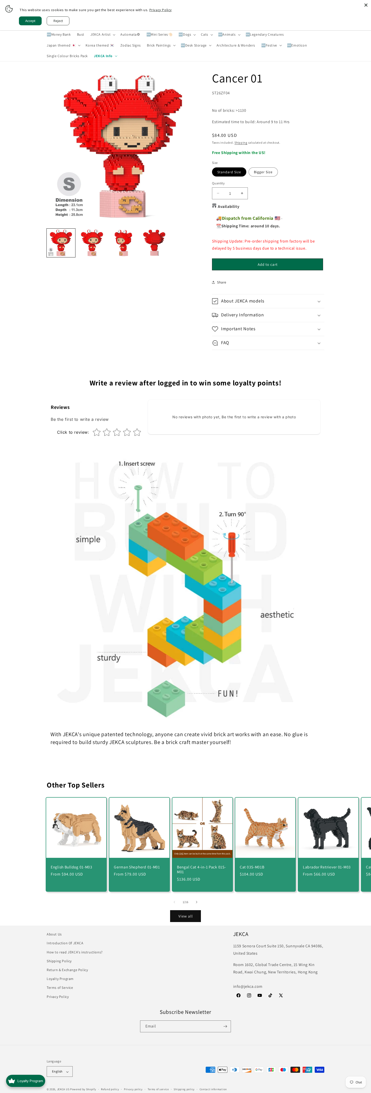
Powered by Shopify (83, 1089)
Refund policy (110, 1089)
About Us (54, 934)
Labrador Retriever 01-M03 (327, 867)
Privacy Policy (58, 996)
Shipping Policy (59, 960)
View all (185, 916)
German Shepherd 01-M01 (137, 867)
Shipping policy (184, 1089)
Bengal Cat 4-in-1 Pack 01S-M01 (201, 869)
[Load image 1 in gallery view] (61, 243)
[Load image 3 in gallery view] (123, 243)
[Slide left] (174, 902)
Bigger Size (263, 172)
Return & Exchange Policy (67, 969)
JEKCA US (63, 1089)
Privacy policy (133, 1089)
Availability (228, 206)
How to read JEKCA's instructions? (75, 952)
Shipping (240, 142)
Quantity (218, 183)
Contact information (213, 1089)
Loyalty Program (60, 978)
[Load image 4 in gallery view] (154, 243)
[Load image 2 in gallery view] (92, 243)
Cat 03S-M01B (252, 867)
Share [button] (221, 282)
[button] (102, 34)
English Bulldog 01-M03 (71, 867)
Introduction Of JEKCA (65, 943)
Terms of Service (60, 987)
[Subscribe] (225, 1026)
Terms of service (158, 1089)
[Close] (365, 5)
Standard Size (229, 172)
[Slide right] (196, 902)
